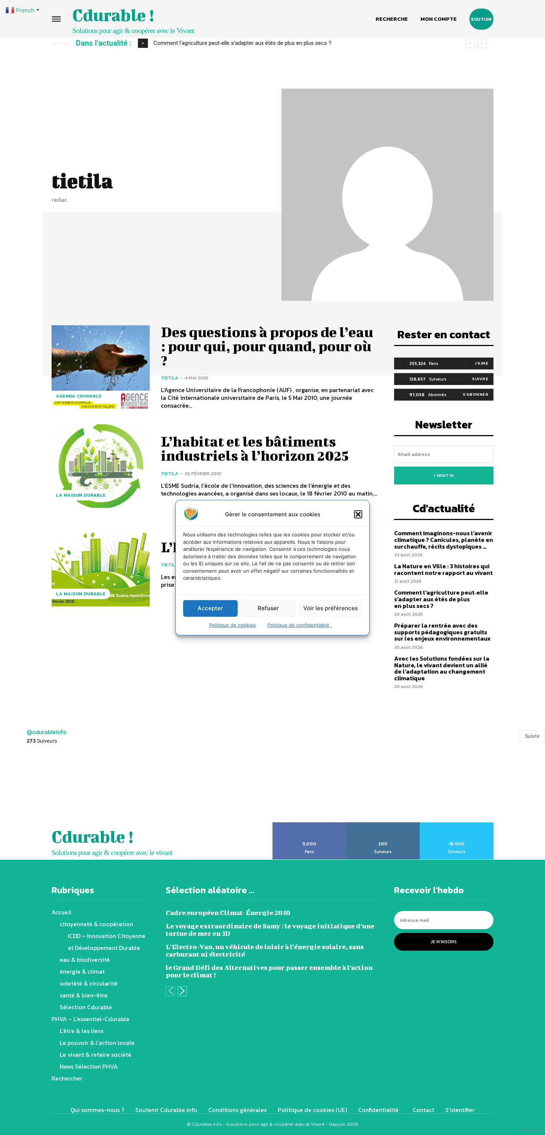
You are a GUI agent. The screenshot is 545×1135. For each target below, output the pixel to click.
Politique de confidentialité (299, 625)
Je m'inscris (444, 941)
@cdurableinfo (46, 732)
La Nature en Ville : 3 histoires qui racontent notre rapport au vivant (443, 569)
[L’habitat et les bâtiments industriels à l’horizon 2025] (101, 466)
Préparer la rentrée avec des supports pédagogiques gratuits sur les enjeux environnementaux (267, 43)
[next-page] (182, 991)
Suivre (480, 379)
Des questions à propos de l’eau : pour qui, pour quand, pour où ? (267, 346)
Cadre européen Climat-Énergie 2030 (228, 913)
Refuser (268, 608)
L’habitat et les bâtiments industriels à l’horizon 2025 (255, 448)
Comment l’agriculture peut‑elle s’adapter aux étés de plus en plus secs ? (441, 599)
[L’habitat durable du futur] (101, 564)
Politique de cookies (232, 625)
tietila (169, 377)
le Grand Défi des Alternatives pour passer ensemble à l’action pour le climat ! (269, 971)
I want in (444, 475)
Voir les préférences (330, 608)
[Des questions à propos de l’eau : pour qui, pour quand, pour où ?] (101, 367)
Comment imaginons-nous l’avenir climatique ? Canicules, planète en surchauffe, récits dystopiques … (443, 539)
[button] (358, 514)
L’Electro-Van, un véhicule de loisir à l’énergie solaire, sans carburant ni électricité (265, 950)
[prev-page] (170, 991)
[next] (482, 43)
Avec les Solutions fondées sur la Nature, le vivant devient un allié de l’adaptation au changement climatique (441, 668)
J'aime (481, 363)
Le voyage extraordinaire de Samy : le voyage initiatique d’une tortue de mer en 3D (270, 929)
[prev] (470, 43)
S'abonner (476, 394)
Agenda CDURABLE (79, 396)
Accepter (210, 608)
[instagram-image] (34, 787)
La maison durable (81, 495)
